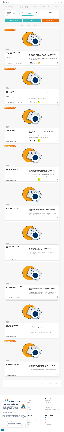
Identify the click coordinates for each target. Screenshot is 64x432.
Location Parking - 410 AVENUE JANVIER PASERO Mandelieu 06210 (40, 249)
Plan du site (47, 400)
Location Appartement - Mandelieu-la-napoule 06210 (42, 210)
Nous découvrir (29, 400)
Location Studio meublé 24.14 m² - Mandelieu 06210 (41, 132)
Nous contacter (29, 417)
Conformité (47, 405)
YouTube (48, 422)
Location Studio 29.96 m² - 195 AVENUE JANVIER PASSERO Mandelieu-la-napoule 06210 (42, 55)
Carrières (28, 402)
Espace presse (29, 405)
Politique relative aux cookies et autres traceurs (53, 409)
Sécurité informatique (49, 411)
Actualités (28, 424)
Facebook (49, 417)
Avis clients (29, 409)
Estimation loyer (29, 422)
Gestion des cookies (48, 407)
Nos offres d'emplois (30, 404)
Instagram (49, 424)
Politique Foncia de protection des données (53, 404)
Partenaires (29, 411)
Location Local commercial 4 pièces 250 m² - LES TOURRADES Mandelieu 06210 (42, 366)
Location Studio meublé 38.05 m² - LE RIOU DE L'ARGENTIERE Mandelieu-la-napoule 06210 (42, 93)
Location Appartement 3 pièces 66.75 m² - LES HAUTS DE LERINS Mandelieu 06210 (42, 171)
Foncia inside (29, 407)
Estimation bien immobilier (31, 420)
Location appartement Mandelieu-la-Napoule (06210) (49, 383)
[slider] (7, 15)
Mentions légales (48, 402)
